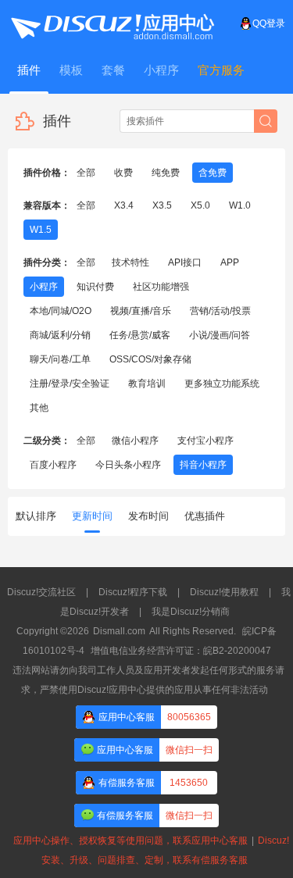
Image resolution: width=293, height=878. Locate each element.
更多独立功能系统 (221, 383)
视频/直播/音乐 (140, 310)
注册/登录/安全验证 (69, 383)
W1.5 (41, 229)
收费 (123, 172)
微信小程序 (135, 440)
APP (229, 262)
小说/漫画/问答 (219, 335)
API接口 (185, 262)
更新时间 (92, 516)
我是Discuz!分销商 (191, 611)
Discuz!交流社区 (41, 592)
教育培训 (147, 383)
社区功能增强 (161, 286)
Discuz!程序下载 (132, 592)
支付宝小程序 (205, 440)
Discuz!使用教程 (224, 592)
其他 (39, 407)
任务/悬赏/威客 (139, 335)
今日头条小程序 (128, 464)
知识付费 (95, 286)
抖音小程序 (203, 464)
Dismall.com (119, 631)
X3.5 (162, 205)
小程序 (44, 286)
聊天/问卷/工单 (60, 359)
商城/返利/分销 (60, 335)
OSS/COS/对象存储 (150, 359)
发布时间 (148, 516)
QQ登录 (268, 23)
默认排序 (36, 516)
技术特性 (130, 262)
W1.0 (240, 205)
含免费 (212, 172)
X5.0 (200, 205)
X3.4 (124, 205)
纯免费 (166, 172)
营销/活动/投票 (220, 310)
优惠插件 (204, 516)
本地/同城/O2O (60, 310)
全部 (86, 172)
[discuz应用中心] (112, 23)
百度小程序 (53, 464)
